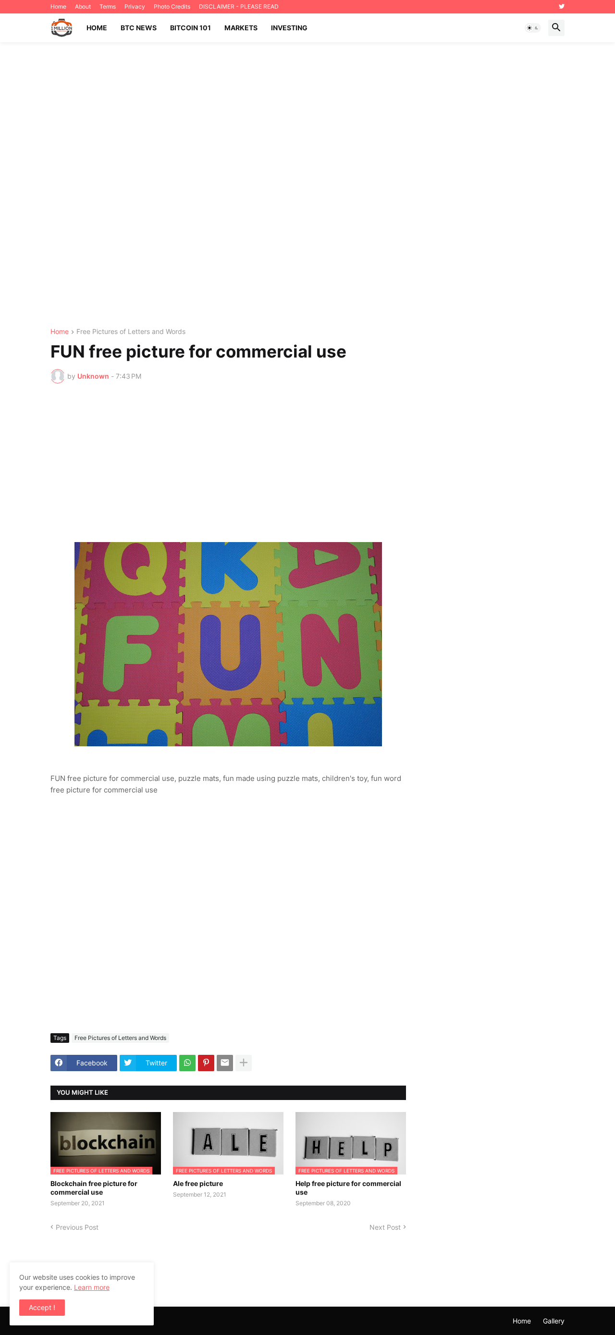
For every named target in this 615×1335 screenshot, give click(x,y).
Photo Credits (172, 6)
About (83, 6)
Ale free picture (198, 1183)
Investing (289, 28)
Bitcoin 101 (190, 28)
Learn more (92, 1287)
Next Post (385, 1227)
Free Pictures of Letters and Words (130, 331)
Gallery (554, 1321)
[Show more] (243, 1063)
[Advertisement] (307, 185)
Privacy (134, 6)
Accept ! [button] (42, 1307)
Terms (107, 6)
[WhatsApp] (187, 1063)
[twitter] (562, 6)
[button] (533, 28)
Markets (241, 28)
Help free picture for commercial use (348, 1187)
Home (58, 6)
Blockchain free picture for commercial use (93, 1187)
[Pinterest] (206, 1063)
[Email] (225, 1063)
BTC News (139, 28)
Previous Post (77, 1227)
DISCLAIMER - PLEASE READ (239, 6)
